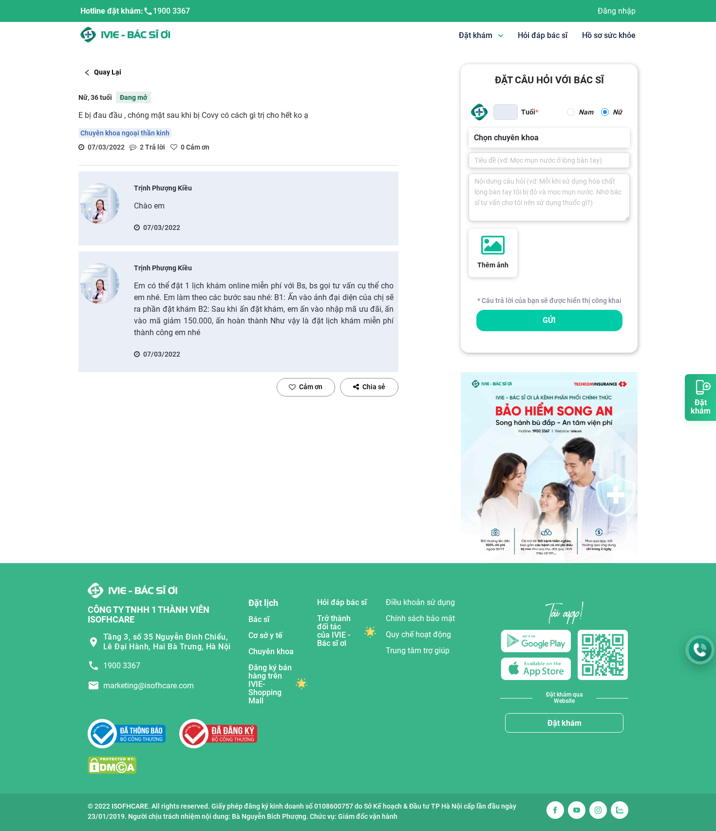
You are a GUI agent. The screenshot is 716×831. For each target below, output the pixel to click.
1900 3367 (171, 11)
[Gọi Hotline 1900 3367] (700, 649)
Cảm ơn (310, 387)
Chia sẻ (373, 387)
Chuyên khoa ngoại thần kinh (125, 133)
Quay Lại (107, 72)
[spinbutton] (505, 112)
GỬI (549, 320)
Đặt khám (564, 723)
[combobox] (475, 138)
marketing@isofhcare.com (148, 685)
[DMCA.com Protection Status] (112, 764)
